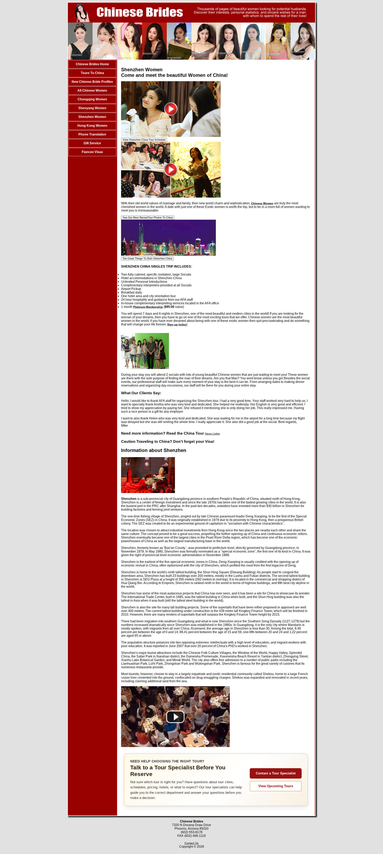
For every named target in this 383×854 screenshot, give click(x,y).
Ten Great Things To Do (147, 258)
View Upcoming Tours (275, 786)
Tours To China (92, 73)
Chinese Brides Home (92, 64)
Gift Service (92, 143)
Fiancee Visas (92, 152)
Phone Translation (92, 134)
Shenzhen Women (92, 117)
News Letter (212, 433)
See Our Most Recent (148, 217)
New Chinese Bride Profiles (92, 81)
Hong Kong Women (92, 125)
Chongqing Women (92, 99)
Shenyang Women (92, 108)
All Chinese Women (92, 90)
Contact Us (191, 843)
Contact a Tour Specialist (276, 773)
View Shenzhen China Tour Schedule (144, 139)
